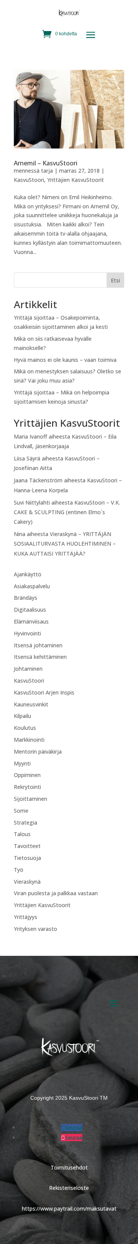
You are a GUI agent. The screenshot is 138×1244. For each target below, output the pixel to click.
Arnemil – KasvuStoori (45, 163)
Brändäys (25, 597)
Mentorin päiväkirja (38, 751)
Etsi (115, 280)
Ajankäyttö (27, 574)
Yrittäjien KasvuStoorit (75, 179)
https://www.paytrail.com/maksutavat (69, 1208)
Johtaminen (28, 668)
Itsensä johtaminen (38, 645)
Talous (22, 834)
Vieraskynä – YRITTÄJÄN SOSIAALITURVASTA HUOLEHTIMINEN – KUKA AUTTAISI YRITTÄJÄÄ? (65, 543)
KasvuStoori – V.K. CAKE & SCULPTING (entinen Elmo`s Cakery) (67, 512)
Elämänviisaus (31, 621)
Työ (18, 869)
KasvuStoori (29, 179)
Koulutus (25, 727)
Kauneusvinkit (31, 704)
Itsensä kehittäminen (40, 656)
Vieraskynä (27, 881)
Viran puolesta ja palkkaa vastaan (56, 893)
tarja (47, 170)
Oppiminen (27, 775)
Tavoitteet (27, 846)
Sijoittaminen (30, 798)
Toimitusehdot (69, 1167)
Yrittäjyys (25, 917)
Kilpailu (22, 715)
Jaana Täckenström (38, 480)
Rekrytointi (27, 786)
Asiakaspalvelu (32, 586)
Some (21, 810)
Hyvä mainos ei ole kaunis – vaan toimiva (65, 359)
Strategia (25, 822)
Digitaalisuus (30, 609)
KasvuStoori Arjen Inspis (44, 692)
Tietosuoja (27, 857)
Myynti (22, 763)
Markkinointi (29, 739)
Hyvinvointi (27, 633)
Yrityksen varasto (35, 928)
